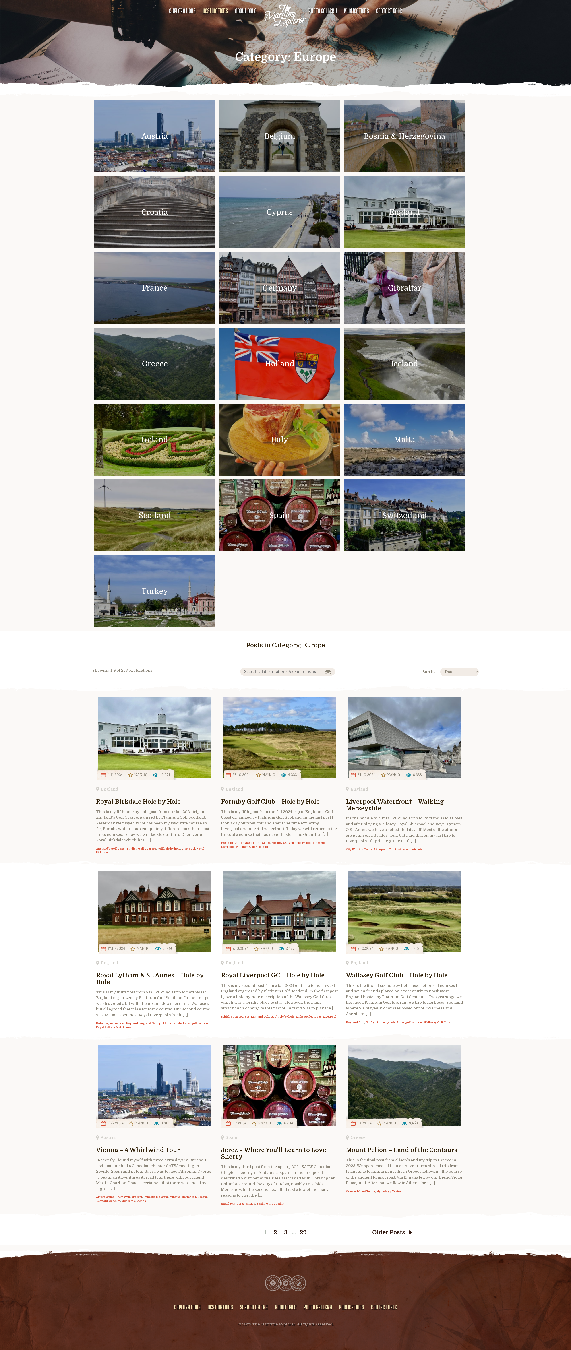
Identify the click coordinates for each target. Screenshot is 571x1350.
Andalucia (228, 1203)
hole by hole (286, 1016)
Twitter (285, 1283)
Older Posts (388, 1232)
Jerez (241, 1203)
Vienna (141, 1201)
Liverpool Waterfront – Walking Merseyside (395, 805)
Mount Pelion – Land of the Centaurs (401, 1150)
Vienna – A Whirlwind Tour (138, 1150)
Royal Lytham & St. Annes (113, 1027)
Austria (108, 1137)
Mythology (384, 1191)
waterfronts (414, 849)
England (109, 789)
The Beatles (397, 849)
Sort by (429, 672)
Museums (128, 1201)
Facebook (273, 1283)
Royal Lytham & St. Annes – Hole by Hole (150, 979)
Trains (396, 1191)
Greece (358, 1137)
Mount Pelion (366, 1191)
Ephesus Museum (155, 1197)
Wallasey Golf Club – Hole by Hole (397, 975)
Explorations (182, 10)
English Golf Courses (141, 848)
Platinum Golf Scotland (252, 846)
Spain (231, 1137)
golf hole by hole (168, 848)
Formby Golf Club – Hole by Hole (270, 801)
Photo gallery (322, 10)
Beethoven (123, 1197)
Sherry (250, 1203)
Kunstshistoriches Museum (188, 1197)
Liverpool (188, 848)
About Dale (246, 10)
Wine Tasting (275, 1203)
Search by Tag (254, 1307)
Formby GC (279, 842)
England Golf (230, 842)
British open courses (110, 1023)
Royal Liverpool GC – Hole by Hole (273, 975)
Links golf (320, 842)
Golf (273, 1016)
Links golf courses (196, 1023)
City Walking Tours (359, 849)
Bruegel (136, 1197)
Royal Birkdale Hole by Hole (138, 801)
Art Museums (105, 1197)
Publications (356, 10)
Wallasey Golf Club (437, 1022)
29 (303, 1232)
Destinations (215, 10)
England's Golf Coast (110, 848)
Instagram (298, 1283)
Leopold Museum (108, 1201)
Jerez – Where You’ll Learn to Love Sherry (273, 1153)
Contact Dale (389, 10)
